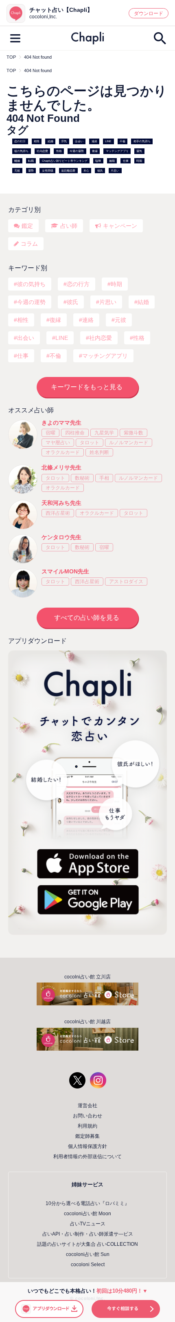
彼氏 (100, 170)
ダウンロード (148, 13)
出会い (79, 141)
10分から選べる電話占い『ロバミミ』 (87, 1203)
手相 (104, 478)
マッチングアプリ (117, 151)
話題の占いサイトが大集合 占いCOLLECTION (87, 1244)
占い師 (68, 226)
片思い (115, 170)
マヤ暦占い (58, 442)
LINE (108, 141)
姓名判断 (99, 452)
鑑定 (27, 226)
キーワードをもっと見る (86, 386)
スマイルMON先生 (65, 571)
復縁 (95, 151)
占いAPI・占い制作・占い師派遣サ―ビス (87, 1234)
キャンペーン (120, 226)
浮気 (64, 141)
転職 (31, 160)
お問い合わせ (87, 1116)
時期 (139, 160)
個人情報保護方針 (87, 1146)
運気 (139, 151)
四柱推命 (75, 433)
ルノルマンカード (128, 442)
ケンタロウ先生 (61, 537)
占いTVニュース (87, 1224)
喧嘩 (98, 160)
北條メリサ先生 (61, 467)
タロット (89, 442)
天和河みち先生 (61, 503)
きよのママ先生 (61, 422)
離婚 (17, 160)
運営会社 (87, 1105)
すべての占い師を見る (86, 617)
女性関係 (47, 170)
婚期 (112, 160)
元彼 (17, 170)
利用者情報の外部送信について (87, 1156)
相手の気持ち (142, 141)
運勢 (31, 170)
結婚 (50, 141)
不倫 (122, 141)
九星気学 (104, 433)
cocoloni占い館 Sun (87, 1254)
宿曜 (50, 433)
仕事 (126, 160)
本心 (86, 170)
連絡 (94, 141)
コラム (29, 243)
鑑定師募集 (87, 1136)
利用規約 (87, 1126)
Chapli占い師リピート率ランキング (65, 160)
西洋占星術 (58, 513)
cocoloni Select (88, 1264)
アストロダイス (126, 581)
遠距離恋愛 (68, 170)
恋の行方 (20, 141)
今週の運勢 (77, 151)
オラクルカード (63, 452)
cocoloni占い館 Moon (87, 1213)
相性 (36, 141)
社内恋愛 (42, 151)
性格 (59, 151)
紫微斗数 (133, 433)
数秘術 (82, 478)
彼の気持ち (21, 151)
